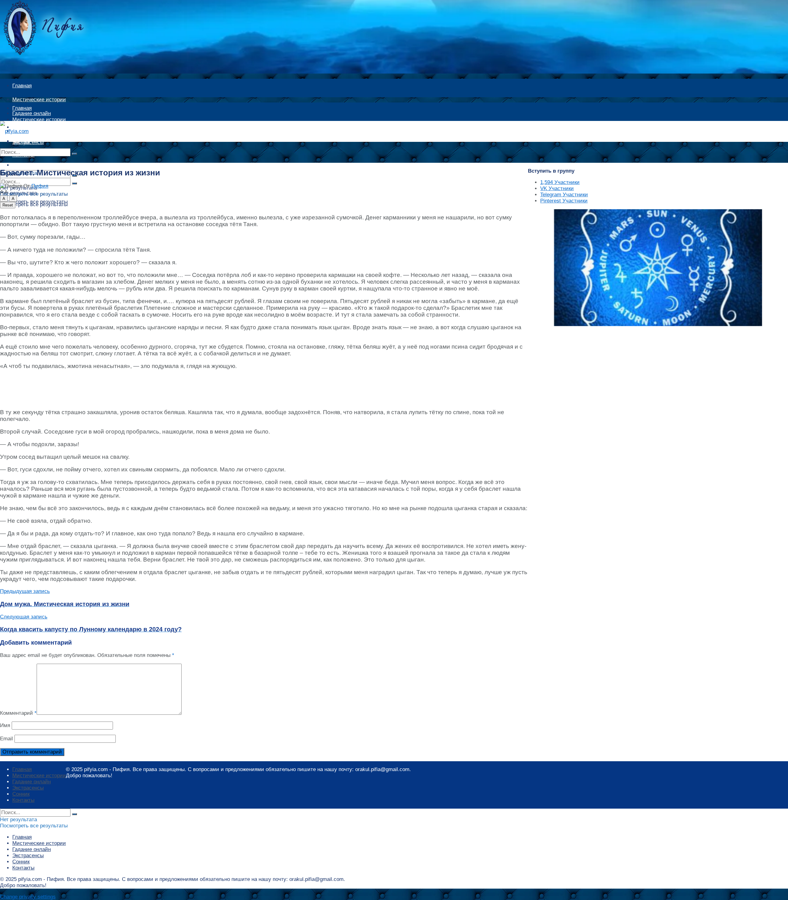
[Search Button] (74, 154)
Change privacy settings (28, 897)
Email (6, 739)
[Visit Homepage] (54, 53)
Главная (22, 86)
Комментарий (18, 713)
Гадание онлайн (31, 131)
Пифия (39, 186)
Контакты (23, 800)
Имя (5, 725)
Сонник (21, 794)
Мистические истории (39, 99)
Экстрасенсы (28, 788)
